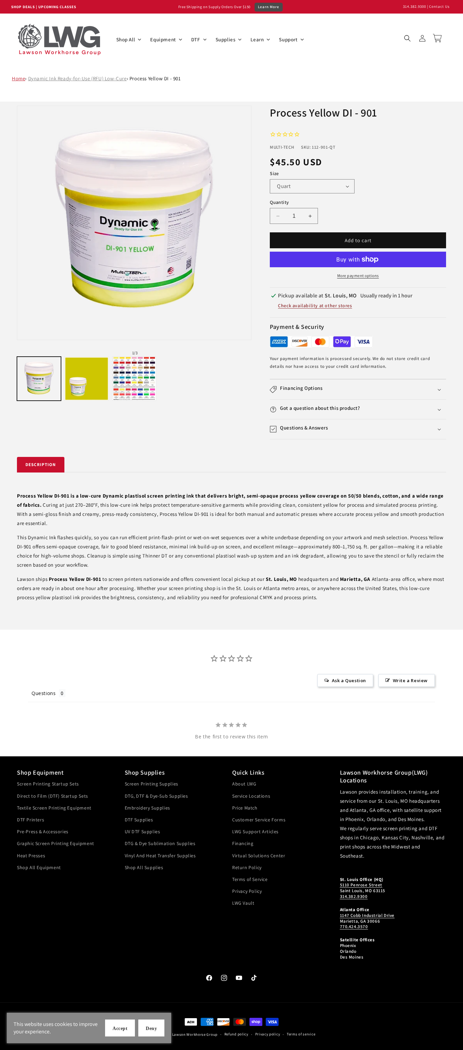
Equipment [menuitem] (163, 39)
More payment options (358, 275)
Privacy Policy (247, 891)
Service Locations (251, 796)
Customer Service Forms (258, 820)
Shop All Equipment (39, 867)
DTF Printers (30, 820)
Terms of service (301, 1034)
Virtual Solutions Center (258, 856)
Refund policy (236, 1034)
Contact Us (439, 6)
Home (18, 78)
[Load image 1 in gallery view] (39, 379)
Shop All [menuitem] (125, 39)
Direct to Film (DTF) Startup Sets (52, 796)
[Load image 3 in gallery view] (134, 379)
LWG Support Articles (255, 831)
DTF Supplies (139, 820)
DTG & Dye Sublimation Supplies (160, 843)
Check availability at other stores (315, 305)
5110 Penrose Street (361, 885)
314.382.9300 (414, 6)
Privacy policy (267, 1034)
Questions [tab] (44, 693)
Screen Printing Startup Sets (48, 784)
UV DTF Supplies (142, 831)
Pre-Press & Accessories (42, 831)
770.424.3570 (354, 926)
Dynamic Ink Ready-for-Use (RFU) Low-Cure (77, 78)
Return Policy (247, 867)
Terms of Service (250, 879)
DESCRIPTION (40, 464)
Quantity (279, 202)
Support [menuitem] (288, 39)
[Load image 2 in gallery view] (86, 379)
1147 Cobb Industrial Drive (367, 915)
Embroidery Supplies (147, 808)
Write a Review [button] (410, 680)
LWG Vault (243, 903)
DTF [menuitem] (195, 39)
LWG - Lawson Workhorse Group (189, 1034)
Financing (242, 843)
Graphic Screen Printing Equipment (55, 843)
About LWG (244, 784)
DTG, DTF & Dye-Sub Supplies (156, 796)
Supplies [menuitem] (226, 39)
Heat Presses (31, 856)
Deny (151, 1028)
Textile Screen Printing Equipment (54, 808)
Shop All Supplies (144, 867)
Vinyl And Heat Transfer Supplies (160, 856)
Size (274, 173)
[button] (407, 38)
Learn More (268, 6)
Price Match (245, 808)
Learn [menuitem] (257, 39)
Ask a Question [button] (349, 680)
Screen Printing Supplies (151, 784)
